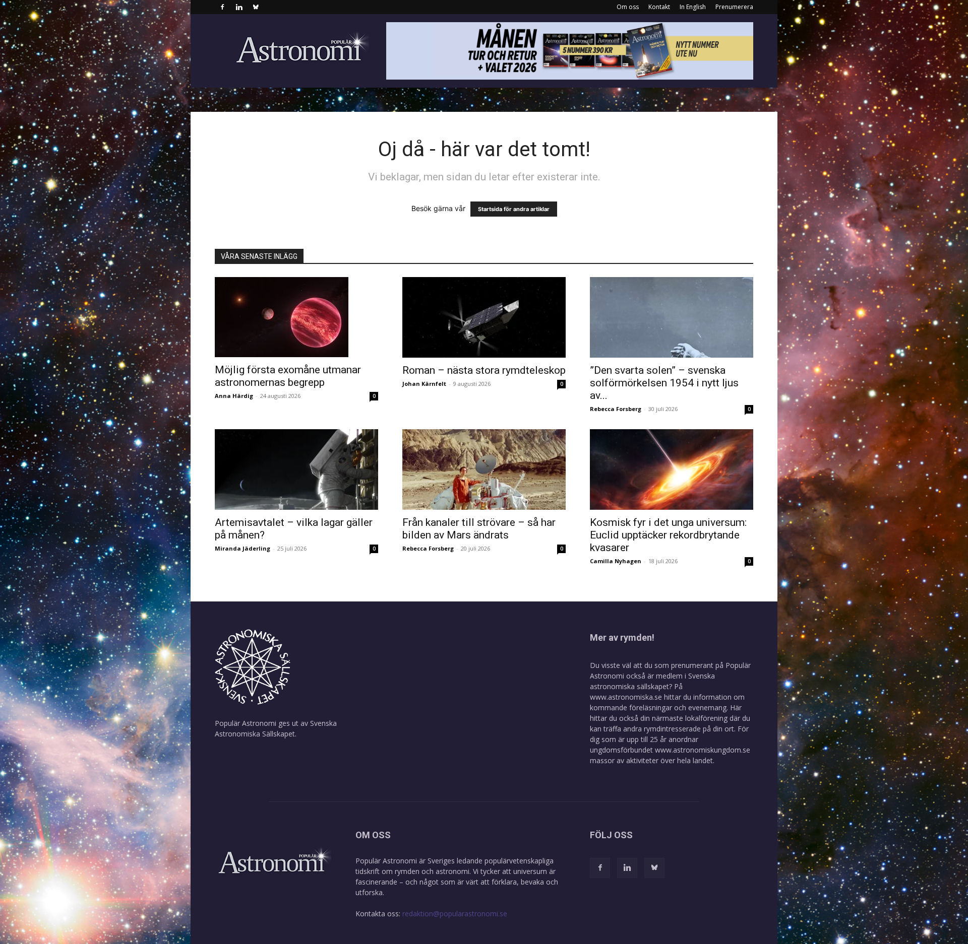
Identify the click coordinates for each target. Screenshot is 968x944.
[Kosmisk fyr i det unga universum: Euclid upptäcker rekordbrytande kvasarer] (671, 469)
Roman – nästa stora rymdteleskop (484, 370)
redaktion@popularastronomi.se (454, 913)
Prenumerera (734, 7)
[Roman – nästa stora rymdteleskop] (484, 317)
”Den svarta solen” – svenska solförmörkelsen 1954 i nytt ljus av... (664, 382)
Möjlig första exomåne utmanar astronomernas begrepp (288, 376)
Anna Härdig (234, 395)
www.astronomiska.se (626, 697)
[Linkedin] (239, 7)
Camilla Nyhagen (615, 561)
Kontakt (659, 7)
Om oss (628, 7)
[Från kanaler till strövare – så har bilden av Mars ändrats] (484, 469)
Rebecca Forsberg (615, 409)
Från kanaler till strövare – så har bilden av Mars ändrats (479, 528)
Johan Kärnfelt (424, 383)
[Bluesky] (255, 7)
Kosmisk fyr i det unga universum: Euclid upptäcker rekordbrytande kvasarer (668, 535)
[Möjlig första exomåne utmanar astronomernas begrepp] (296, 317)
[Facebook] (222, 7)
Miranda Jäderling (242, 548)
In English (693, 7)
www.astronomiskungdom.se (702, 750)
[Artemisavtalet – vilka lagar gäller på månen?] (296, 469)
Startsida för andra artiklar (514, 209)
